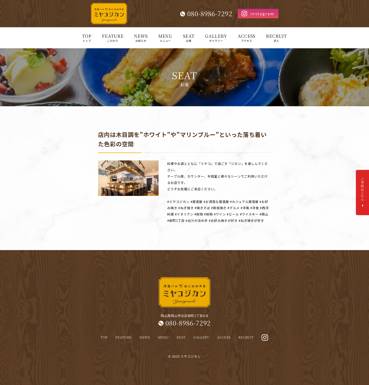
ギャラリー (216, 38)
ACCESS (223, 337)
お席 (188, 38)
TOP (104, 337)
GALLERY (201, 337)
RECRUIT (246, 337)
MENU (163, 337)
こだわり (113, 38)
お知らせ (141, 38)
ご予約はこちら (362, 189)
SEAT (181, 337)
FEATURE (123, 337)
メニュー (165, 38)
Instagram (262, 13)
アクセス (246, 38)
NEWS (144, 337)
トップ (86, 38)
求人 (276, 38)
